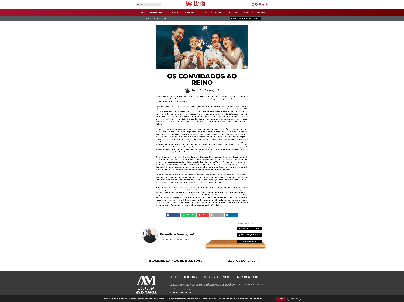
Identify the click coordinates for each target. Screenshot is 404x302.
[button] (173, 215)
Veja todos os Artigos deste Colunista (175, 239)
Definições (294, 299)
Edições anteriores (156, 12)
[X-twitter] (249, 277)
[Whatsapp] (252, 277)
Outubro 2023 (156, 18)
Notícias (246, 12)
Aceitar (280, 299)
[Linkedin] (245, 277)
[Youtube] (260, 4)
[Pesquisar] (159, 4)
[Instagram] (252, 4)
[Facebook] (256, 4)
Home (141, 12)
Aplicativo (218, 12)
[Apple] (263, 4)
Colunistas (204, 12)
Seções (173, 12)
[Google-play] (267, 4)
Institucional (232, 12)
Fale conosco (260, 12)
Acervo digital (189, 12)
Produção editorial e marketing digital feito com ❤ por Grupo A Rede (189, 289)
